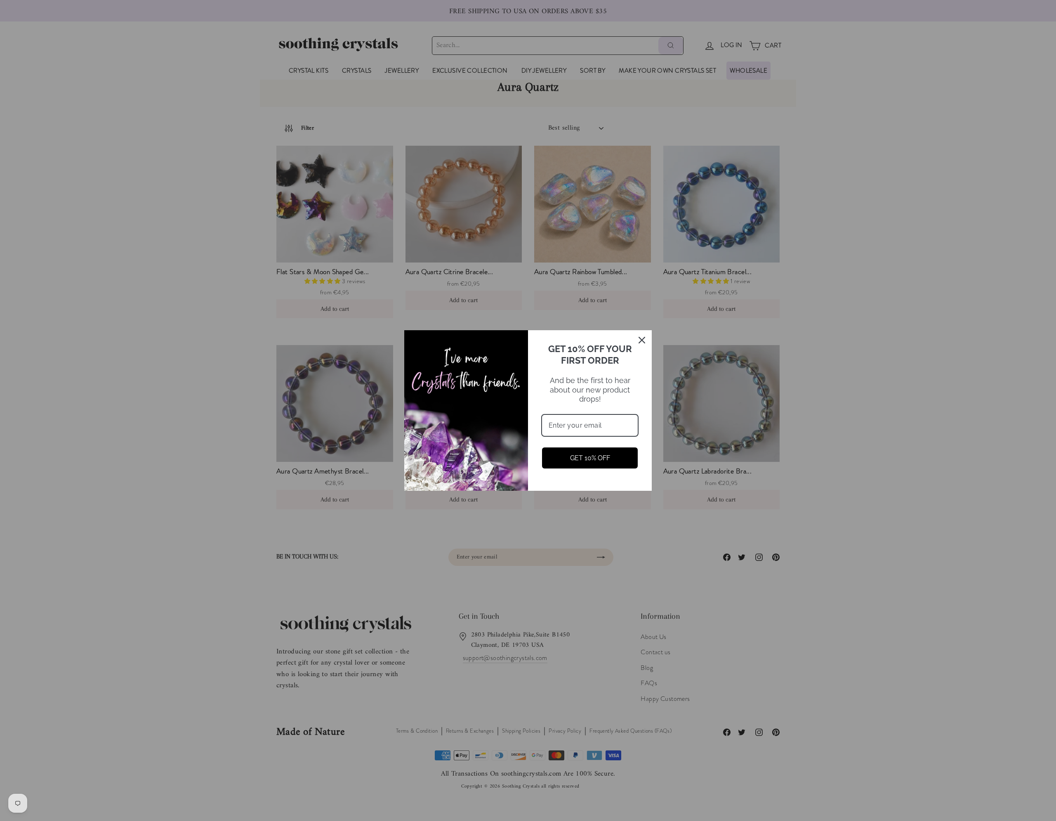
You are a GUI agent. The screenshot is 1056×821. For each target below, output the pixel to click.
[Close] (642, 340)
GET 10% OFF (590, 458)
